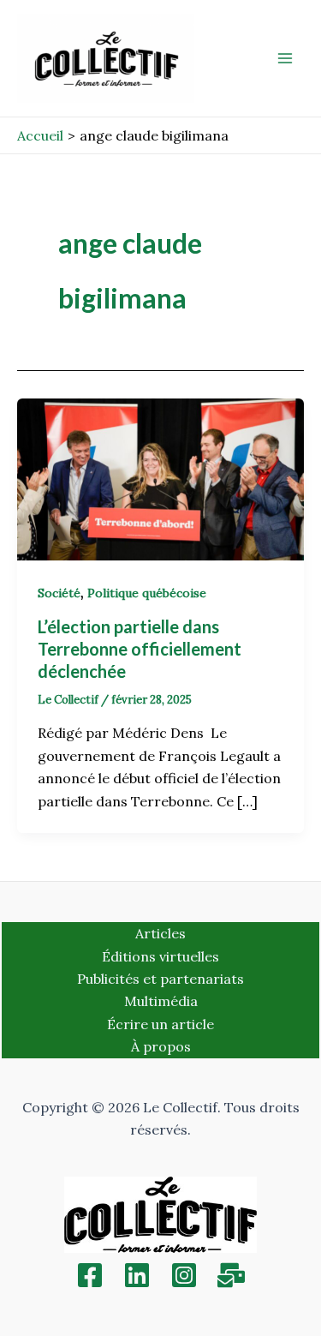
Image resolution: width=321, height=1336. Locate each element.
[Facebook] (90, 1275)
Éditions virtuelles (160, 956)
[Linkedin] (137, 1275)
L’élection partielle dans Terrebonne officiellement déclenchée (139, 648)
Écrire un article (160, 1024)
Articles (160, 933)
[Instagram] (184, 1275)
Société (59, 593)
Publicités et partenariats (160, 978)
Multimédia (161, 1000)
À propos (161, 1046)
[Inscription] (231, 1275)
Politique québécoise (146, 593)
